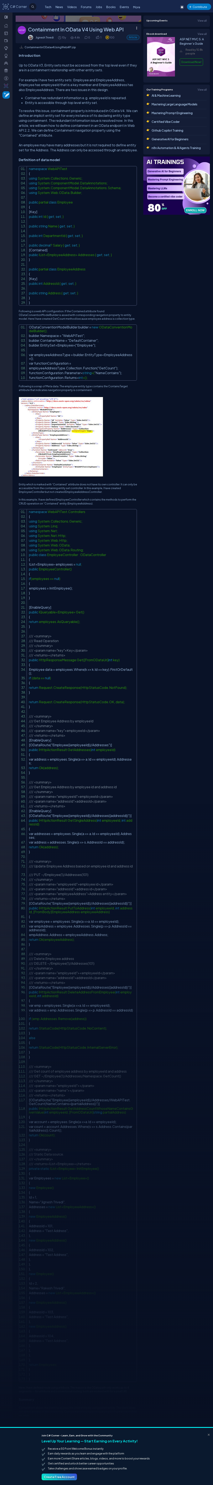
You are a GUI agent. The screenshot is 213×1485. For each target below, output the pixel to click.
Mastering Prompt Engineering (172, 113)
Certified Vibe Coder (166, 121)
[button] (97, 37)
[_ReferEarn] (6, 70)
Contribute (200, 7)
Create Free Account (59, 1477)
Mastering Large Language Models (174, 104)
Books (111, 7)
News (59, 7)
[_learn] (6, 48)
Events (124, 7)
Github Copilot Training (167, 130)
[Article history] (60, 37)
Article (133, 37)
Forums (86, 7)
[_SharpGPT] (6, 85)
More (136, 7)
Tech (48, 7)
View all (202, 20)
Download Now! (191, 62)
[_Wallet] (6, 40)
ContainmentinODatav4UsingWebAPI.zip (50, 47)
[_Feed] (6, 25)
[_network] (6, 63)
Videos (72, 7)
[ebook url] (161, 75)
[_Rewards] (6, 78)
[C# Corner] (6, 6)
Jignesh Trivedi (45, 37)
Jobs (99, 7)
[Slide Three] (78, 19)
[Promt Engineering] (176, 186)
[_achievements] (6, 55)
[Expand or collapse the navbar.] (6, 17)
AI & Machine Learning (166, 95)
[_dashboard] (6, 33)
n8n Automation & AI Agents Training (176, 148)
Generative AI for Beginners (170, 139)
